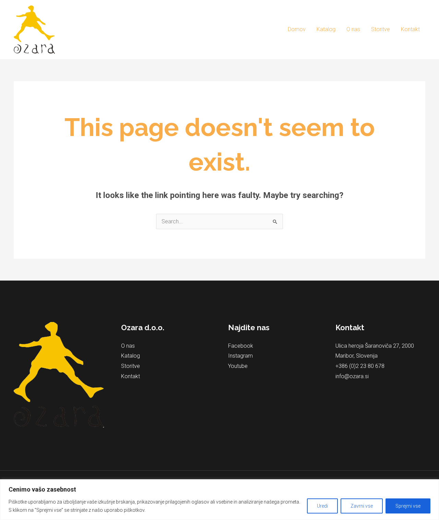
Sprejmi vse (407, 506)
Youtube (238, 366)
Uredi (322, 506)
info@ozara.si (352, 376)
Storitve (380, 29)
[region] (219, 499)
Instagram (240, 355)
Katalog (326, 29)
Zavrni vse (362, 506)
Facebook (240, 346)
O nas (353, 29)
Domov (297, 29)
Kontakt (410, 29)
